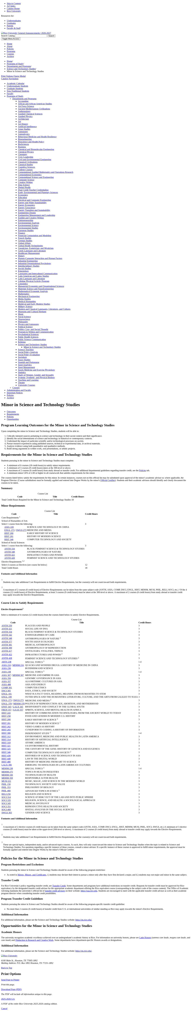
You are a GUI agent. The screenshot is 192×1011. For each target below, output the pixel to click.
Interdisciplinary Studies (28, 266)
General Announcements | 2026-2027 (34, 33)
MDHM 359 (7, 778)
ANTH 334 (9, 549)
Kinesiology (23, 271)
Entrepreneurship (25, 220)
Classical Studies (25, 164)
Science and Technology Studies (21, 69)
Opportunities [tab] (13, 419)
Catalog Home (13, 8)
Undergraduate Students (17, 86)
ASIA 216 (6, 665)
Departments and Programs (19, 66)
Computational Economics (29, 174)
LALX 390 (7, 765)
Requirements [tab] (13, 414)
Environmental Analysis (28, 223)
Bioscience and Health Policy (31, 142)
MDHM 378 (19, 703)
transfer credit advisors (55, 891)
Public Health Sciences (28, 337)
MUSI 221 (6, 781)
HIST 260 (8, 533)
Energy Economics (26, 205)
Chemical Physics (26, 152)
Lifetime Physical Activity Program (33, 281)
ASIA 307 (6, 675)
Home (9, 44)
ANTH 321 (7, 629)
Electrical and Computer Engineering (34, 200)
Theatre (21, 382)
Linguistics (23, 283)
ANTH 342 (7, 635)
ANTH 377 (7, 641)
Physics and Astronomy (28, 324)
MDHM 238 (7, 768)
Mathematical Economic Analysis (33, 291)
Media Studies (24, 299)
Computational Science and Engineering (36, 177)
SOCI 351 (6, 806)
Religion (22, 342)
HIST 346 (8, 539)
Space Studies (24, 360)
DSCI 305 (6, 690)
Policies (10, 49)
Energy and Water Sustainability (32, 202)
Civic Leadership (25, 157)
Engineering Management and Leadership (36, 215)
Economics (23, 195)
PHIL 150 (6, 784)
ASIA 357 (6, 681)
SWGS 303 (7, 812)
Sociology (22, 357)
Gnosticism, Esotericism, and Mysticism (35, 248)
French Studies (24, 238)
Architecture (23, 119)
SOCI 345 (6, 803)
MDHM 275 (7, 772)
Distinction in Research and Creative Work (34, 940)
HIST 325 (6, 749)
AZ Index (11, 6)
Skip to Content (14, 3)
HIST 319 (6, 742)
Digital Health (24, 187)
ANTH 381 (7, 645)
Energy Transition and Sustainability (34, 210)
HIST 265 (6, 730)
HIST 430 (6, 755)
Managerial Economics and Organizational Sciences (41, 286)
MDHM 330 (7, 775)
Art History (23, 124)
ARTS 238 (6, 662)
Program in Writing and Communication (36, 332)
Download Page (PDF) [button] (11, 989)
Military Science (25, 306)
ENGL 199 (7, 697)
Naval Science (24, 316)
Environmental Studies (28, 228)
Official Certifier (107, 480)
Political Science (25, 327)
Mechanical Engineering (29, 296)
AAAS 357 (18, 710)
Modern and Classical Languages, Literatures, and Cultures (44, 309)
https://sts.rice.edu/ (83, 920)
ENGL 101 (7, 694)
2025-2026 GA (8, 999)
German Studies (25, 240)
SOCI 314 (6, 797)
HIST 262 (6, 726)
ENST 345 (6, 707)
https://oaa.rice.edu (89, 891)
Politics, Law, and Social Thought (33, 329)
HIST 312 (6, 736)
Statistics (22, 372)
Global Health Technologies (30, 245)
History (21, 256)
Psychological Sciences (28, 334)
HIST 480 (6, 762)
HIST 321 (6, 746)
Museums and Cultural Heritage (32, 311)
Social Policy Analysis (28, 352)
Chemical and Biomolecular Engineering (36, 149)
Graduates (11, 23)
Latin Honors (145, 937)
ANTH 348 (9, 552)
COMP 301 (7, 687)
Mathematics (23, 294)
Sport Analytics (25, 365)
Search (51, 36)
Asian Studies (24, 129)
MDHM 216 (18, 665)
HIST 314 (6, 739)
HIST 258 (6, 716)
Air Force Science (26, 106)
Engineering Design (27, 213)
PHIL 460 (6, 790)
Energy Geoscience (26, 207)
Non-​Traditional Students (18, 91)
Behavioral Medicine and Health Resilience (37, 136)
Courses (10, 54)
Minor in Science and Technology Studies (42, 347)
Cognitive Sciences (26, 167)
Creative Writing (25, 182)
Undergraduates (14, 20)
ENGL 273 (9, 530)
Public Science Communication (32, 339)
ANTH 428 (9, 558)
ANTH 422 (9, 555)
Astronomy (23, 131)
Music (20, 314)
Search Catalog (8, 36)
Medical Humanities (27, 301)
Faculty (10, 93)
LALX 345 (18, 707)
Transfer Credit (59, 886)
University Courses (26, 385)
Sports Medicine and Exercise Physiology (36, 370)
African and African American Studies (35, 104)
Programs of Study (15, 64)
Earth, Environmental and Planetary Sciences (38, 192)
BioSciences (23, 144)
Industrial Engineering (28, 261)
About (9, 46)
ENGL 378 (7, 703)
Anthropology (24, 111)
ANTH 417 (7, 651)
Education (22, 197)
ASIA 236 (6, 668)
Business (22, 147)
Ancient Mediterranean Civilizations (34, 109)
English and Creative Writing (31, 218)
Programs (11, 51)
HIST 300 (6, 733)
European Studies (26, 230)
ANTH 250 (7, 625)
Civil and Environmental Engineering (34, 159)
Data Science (24, 185)
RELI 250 (6, 794)
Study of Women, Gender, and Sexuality (36, 375)
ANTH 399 (7, 648)
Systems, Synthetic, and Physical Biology (36, 377)
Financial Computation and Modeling (34, 235)
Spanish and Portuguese (28, 362)
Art (19, 121)
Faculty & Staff (13, 28)
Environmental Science (28, 225)
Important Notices (15, 393)
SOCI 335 (6, 800)
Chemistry (22, 154)
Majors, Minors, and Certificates (32, 875)
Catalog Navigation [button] (9, 78)
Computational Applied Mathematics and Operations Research (45, 172)
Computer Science (26, 180)
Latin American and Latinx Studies (33, 276)
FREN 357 (6, 710)
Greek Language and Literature (32, 251)
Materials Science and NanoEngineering (36, 289)
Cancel (4, 1008)
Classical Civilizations (28, 162)
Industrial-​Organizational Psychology (34, 263)
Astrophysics (24, 134)
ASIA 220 (9, 527)
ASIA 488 (6, 684)
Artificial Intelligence (27, 126)
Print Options (13, 76)
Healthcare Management (29, 253)
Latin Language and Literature (31, 278)
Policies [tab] (10, 416)
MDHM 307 (18, 675)
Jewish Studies (24, 268)
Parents (10, 26)
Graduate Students (15, 88)
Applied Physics (25, 116)
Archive (10, 56)
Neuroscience (24, 319)
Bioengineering (25, 139)
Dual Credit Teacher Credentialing (33, 190)
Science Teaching (26, 349)
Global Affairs (24, 243)
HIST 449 (6, 759)
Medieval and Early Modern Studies (34, 304)
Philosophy (23, 322)
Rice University (14, 11)
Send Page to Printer (10, 980)
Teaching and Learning (28, 380)
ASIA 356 (6, 678)
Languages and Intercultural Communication (37, 273)
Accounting (23, 101)
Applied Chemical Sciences (30, 114)
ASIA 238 (6, 672)
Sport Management (26, 367)
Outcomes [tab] (11, 411)
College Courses (25, 169)
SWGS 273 (21, 530)
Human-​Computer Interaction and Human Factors (40, 258)
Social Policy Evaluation (29, 354)
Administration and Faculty (19, 390)
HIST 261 (8, 536)
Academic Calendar (15, 83)
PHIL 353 (6, 787)
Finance (21, 233)
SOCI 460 (6, 809)
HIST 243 (6, 713)
